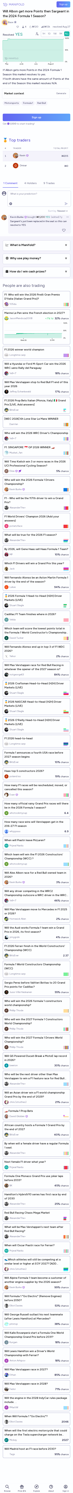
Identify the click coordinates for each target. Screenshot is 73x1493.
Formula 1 (28, 103)
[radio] (44, 33)
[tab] (10, 183)
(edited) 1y (56, 217)
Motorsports (11, 103)
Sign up (63, 4)
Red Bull (41, 103)
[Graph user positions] (36, 33)
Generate (61, 93)
